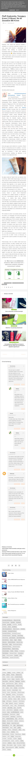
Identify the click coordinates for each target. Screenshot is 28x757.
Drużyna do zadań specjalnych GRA (15, 585)
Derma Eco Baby (21, 692)
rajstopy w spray (13, 653)
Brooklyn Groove (19, 685)
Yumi (24, 745)
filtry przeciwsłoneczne (7, 628)
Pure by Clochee (6, 734)
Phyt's (20, 729)
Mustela (4, 723)
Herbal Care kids (6, 705)
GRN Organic (8, 701)
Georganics (15, 701)
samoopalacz (20, 653)
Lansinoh (21, 709)
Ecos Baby (5, 696)
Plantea (4, 731)
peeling (11, 650)
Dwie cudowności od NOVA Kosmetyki (14, 311)
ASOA (4, 674)
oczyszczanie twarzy (17, 644)
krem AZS (14, 635)
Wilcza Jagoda (9, 745)
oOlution (4, 749)
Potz (17, 731)
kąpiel (15, 639)
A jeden (13, 672)
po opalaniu (21, 650)
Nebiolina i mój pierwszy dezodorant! (14, 327)
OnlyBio (19, 727)
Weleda (4, 745)
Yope (15, 745)
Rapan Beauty (18, 734)
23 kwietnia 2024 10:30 (12, 509)
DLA (20, 690)
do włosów (14, 626)
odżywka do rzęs (16, 646)
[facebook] (8, 565)
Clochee (15, 687)
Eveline (23, 696)
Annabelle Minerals (18, 676)
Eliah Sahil (18, 696)
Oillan (15, 727)
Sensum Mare (18, 736)
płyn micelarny (5, 653)
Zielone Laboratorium (10, 747)
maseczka (4, 642)
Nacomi (8, 723)
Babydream (17, 681)
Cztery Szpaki (15, 690)
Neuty (11, 727)
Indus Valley (10, 707)
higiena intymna (16, 628)
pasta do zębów (6, 650)
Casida (7, 687)
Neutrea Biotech (6, 727)
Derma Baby (13, 692)
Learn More (12, 10)
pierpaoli (9, 749)
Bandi (4, 683)
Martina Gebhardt (6, 716)
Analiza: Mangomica (12, 610)
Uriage (14, 742)
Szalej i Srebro (11, 573)
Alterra (4, 676)
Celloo (11, 687)
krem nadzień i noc (20, 637)
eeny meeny (21, 747)
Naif (11, 725)
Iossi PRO (19, 707)
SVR (8, 736)
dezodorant (18, 622)
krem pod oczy (6, 639)
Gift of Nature (21, 701)
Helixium (15, 703)
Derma (8, 692)
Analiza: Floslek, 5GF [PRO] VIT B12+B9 (16, 591)
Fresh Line (23, 698)
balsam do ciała (17, 620)
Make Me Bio (12, 714)
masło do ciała (19, 642)
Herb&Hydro (21, 703)
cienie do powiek (6, 622)
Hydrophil (4, 707)
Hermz (11, 705)
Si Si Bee (4, 738)
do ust (9, 626)
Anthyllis (4, 679)
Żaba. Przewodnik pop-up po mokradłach (16, 604)
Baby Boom (12, 681)
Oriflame (9, 729)
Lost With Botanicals (15, 712)
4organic (9, 672)
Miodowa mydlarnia (10, 718)
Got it (17, 10)
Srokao (17, 388)
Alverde (8, 676)
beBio (16, 747)
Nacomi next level (15, 723)
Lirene (8, 712)
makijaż (19, 639)
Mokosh (4, 720)
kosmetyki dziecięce (7, 635)
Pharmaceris (15, 729)
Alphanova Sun (19, 674)
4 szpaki (4, 672)
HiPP (15, 705)
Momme (16, 720)
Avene (13, 679)
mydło (10, 644)
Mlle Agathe (21, 718)
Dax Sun (4, 692)
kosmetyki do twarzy (16, 633)
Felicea (15, 698)
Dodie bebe (8, 694)
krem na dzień (12, 637)
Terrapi (12, 740)
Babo (22, 679)
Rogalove (4, 736)
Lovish (21, 712)
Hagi (7, 703)
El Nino (13, 696)
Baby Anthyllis (5, 681)
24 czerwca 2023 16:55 (12, 489)
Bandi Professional (9, 683)
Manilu (18, 714)
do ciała (4, 624)
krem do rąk (20, 635)
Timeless (17, 740)
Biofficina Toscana (10, 685)
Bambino (23, 681)
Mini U (4, 718)
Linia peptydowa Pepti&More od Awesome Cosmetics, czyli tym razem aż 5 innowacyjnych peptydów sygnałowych (14, 345)
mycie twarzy (5, 644)
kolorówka (23, 628)
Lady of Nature (10, 709)
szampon (16, 655)
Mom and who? (10, 720)
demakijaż (13, 622)
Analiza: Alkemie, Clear (12, 598)
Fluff (19, 698)
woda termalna (5, 657)
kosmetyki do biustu (7, 633)
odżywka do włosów (7, 648)
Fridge (4, 701)
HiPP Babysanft (21, 705)
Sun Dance (10, 738)
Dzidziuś (13, 694)
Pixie (24, 729)
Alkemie (8, 674)
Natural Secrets (20, 725)
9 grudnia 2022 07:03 (11, 454)
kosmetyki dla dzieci (12, 631)
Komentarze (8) (11, 23)
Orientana (4, 729)
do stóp (19, 624)
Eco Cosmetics (20, 694)
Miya (16, 718)
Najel (14, 725)
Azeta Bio (18, 679)
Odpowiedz (17, 384)
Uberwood (4, 742)
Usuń (23, 384)
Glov (3, 703)
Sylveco (19, 738)
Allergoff (12, 674)
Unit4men (9, 742)
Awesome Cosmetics (14, 342)
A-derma (18, 672)
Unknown (12, 473)
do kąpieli (9, 624)
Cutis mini (9, 690)
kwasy (11, 639)
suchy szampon (10, 655)
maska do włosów (11, 642)
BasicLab (20, 683)
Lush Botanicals (6, 714)
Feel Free (10, 698)
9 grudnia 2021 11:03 (11, 367)
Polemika (13, 731)
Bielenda (4, 685)
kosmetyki (4, 284)
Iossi (15, 707)
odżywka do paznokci (7, 646)
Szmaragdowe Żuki (6, 740)
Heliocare (11, 703)
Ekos (9, 696)
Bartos (16, 683)
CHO (3, 687)
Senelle (12, 736)
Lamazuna (16, 709)
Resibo (23, 734)
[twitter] (12, 565)
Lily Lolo (4, 712)
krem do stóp (5, 637)
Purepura (12, 734)
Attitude (8, 679)
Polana (8, 731)
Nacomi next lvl (6, 725)
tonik (21, 655)
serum (4, 655)
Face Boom (5, 698)
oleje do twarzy (15, 648)
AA (22, 672)
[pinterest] (15, 565)
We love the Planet (21, 742)
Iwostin (4, 709)
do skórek (15, 624)
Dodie (4, 694)
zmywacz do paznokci (14, 657)
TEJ (8, 261)
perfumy (16, 650)
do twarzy (5, 626)
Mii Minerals (19, 716)
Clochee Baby (21, 687)
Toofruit (21, 740)
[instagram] (19, 565)
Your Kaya (19, 745)
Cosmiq (4, 690)
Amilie (12, 676)
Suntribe (15, 738)
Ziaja (3, 747)
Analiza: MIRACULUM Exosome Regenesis (16, 579)
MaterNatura (13, 716)
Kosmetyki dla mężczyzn (7, 620)
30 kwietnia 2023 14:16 (12, 475)
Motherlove (21, 720)
